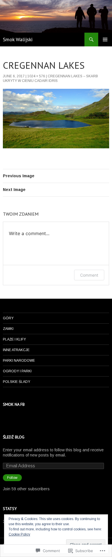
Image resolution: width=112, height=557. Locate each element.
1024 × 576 (36, 76)
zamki (8, 329)
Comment (89, 275)
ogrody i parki (17, 371)
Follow (12, 478)
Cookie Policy (19, 534)
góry (8, 318)
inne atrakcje (16, 350)
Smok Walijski (17, 39)
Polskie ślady (16, 382)
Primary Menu (105, 39)
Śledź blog (13, 437)
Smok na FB (14, 404)
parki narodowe (19, 361)
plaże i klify (14, 339)
